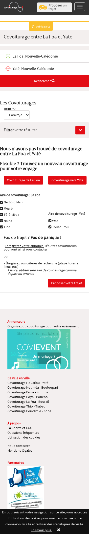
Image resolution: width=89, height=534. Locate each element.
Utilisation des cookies (23, 437)
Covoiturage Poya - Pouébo (27, 397)
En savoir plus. (41, 530)
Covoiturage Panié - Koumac (28, 392)
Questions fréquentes (23, 433)
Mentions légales (19, 450)
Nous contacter (18, 446)
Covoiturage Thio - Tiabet (26, 406)
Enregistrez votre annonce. (24, 246)
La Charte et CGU (19, 428)
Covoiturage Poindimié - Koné (29, 411)
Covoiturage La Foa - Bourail (28, 402)
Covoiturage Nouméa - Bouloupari (32, 387)
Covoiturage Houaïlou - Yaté (27, 383)
